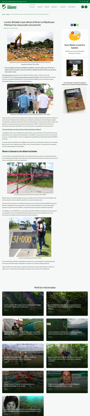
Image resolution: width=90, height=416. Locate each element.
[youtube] (87, 1)
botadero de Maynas (8, 75)
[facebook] (80, 1)
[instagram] (84, 1)
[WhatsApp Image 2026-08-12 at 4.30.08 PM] (74, 87)
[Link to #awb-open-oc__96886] (82, 7)
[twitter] (82, 1)
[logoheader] (9, 5)
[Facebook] (71, 24)
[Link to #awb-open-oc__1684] (86, 7)
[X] (74, 24)
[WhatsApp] (77, 24)
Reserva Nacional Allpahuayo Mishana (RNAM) (26, 77)
